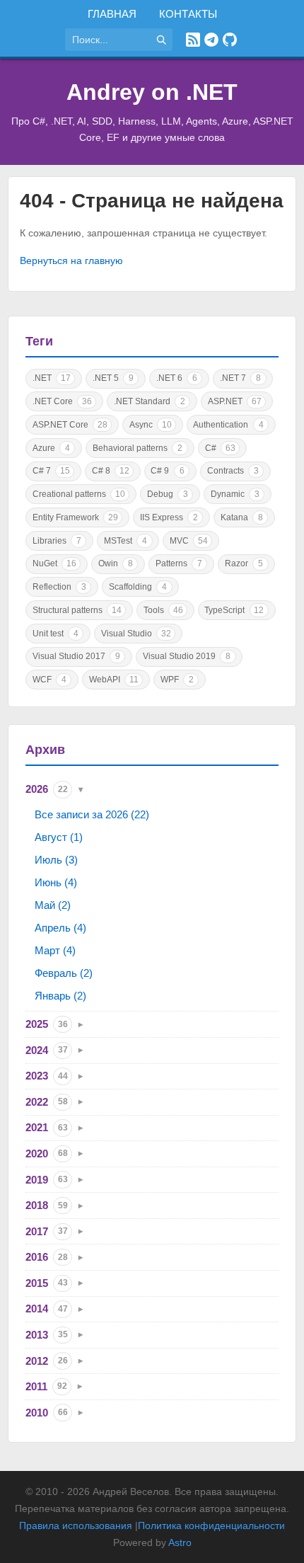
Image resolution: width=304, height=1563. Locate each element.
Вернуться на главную (71, 260)
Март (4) (55, 950)
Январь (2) (60, 996)
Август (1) (59, 837)
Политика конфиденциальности (211, 1525)
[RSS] (193, 39)
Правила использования (75, 1525)
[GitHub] (230, 39)
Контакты (188, 14)
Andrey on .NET (152, 92)
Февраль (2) (64, 973)
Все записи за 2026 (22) (92, 814)
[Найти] (161, 39)
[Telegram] (211, 39)
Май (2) (53, 905)
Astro (180, 1542)
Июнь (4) (56, 882)
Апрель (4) (60, 928)
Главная (112, 14)
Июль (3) (56, 860)
